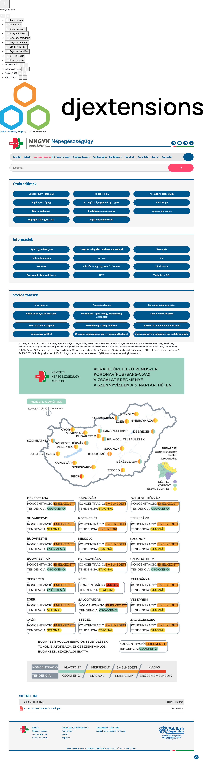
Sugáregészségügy (41, 202)
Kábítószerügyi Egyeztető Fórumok (101, 266)
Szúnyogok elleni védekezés (41, 275)
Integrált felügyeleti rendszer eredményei (101, 249)
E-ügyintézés (41, 305)
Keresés (181, 168)
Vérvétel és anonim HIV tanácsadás (162, 325)
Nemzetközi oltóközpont (41, 325)
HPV (101, 275)
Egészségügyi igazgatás (41, 194)
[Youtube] (179, 143)
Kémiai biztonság (41, 211)
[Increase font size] (28, 69)
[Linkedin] (185, 143)
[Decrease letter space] (20, 77)
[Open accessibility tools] (5, 4)
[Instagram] (191, 143)
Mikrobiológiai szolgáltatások (101, 325)
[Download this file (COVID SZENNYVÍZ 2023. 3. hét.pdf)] (21, 708)
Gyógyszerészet (39, 734)
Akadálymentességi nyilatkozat (110, 731)
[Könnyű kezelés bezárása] (8, 16)
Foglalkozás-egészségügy (101, 211)
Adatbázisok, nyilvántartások (75, 727)
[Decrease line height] (20, 73)
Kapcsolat (66, 737)
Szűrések (41, 266)
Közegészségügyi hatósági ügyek (101, 202)
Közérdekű (67, 731)
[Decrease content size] (21, 65)
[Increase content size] (26, 65)
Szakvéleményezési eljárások (41, 313)
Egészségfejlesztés (162, 211)
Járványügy (162, 202)
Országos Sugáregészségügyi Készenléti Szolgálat (101, 334)
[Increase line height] (24, 73)
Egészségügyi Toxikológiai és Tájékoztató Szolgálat (161, 334)
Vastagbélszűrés (161, 275)
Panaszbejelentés (101, 305)
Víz (161, 258)
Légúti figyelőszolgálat (41, 249)
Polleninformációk (41, 258)
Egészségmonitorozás (101, 219)
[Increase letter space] (25, 77)
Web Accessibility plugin (11, 131)
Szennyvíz (161, 249)
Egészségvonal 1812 (41, 334)
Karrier (65, 734)
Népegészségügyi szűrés (41, 219)
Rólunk (35, 727)
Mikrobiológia (101, 194)
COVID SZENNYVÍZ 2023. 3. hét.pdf (42, 708)
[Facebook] (173, 143)
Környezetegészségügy (162, 194)
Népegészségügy (40, 731)
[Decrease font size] (23, 69)
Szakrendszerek (39, 737)
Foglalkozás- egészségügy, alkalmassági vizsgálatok (101, 315)
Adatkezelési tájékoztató (107, 727)
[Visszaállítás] (2, 16)
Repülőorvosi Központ (161, 313)
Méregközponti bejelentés (161, 305)
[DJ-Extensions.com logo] (101, 106)
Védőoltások (161, 266)
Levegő (101, 258)
